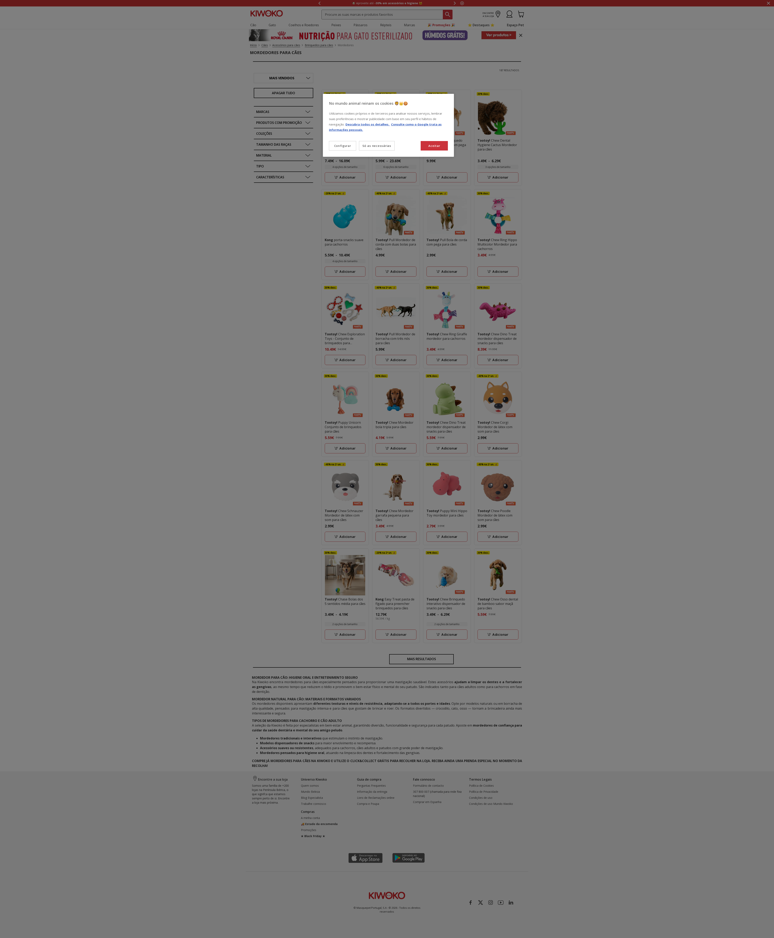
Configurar (342, 146)
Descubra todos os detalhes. (367, 124)
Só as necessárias (376, 146)
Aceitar (434, 146)
